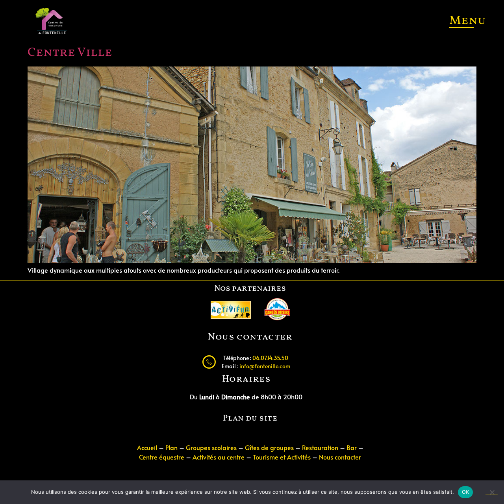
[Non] (491, 491)
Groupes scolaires (211, 447)
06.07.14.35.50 (270, 358)
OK (465, 492)
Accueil (147, 447)
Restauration (320, 447)
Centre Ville (70, 52)
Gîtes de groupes (269, 447)
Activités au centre (219, 456)
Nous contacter (340, 456)
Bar (351, 447)
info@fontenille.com (264, 366)
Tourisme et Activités (282, 456)
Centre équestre (162, 456)
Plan (171, 447)
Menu (467, 21)
